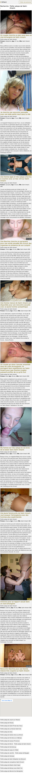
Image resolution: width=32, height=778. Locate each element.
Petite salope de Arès (6, 732)
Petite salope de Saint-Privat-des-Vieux (11, 726)
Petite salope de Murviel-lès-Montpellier (11, 771)
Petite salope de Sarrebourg (8, 747)
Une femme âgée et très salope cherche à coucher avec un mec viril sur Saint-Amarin (15, 179)
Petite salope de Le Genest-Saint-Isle (10, 729)
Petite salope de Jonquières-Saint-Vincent (12, 762)
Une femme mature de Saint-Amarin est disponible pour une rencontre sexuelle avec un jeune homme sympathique (15, 305)
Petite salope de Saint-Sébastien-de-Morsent (13, 759)
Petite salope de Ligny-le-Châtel (9, 750)
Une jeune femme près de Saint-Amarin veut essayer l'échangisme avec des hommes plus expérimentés (15, 515)
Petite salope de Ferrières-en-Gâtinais (11, 738)
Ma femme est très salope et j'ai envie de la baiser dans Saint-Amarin (15, 449)
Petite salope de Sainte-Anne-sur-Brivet (11, 735)
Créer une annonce (25, 2)
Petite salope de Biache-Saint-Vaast (10, 765)
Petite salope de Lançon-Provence (9, 741)
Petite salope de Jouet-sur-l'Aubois (10, 719)
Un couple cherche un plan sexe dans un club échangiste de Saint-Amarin (16, 36)
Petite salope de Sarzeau (7, 756)
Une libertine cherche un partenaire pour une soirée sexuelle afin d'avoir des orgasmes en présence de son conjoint (15, 243)
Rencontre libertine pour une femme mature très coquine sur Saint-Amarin (14, 670)
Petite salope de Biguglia (22, 753)
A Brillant (3, 2)
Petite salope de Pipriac (7, 722)
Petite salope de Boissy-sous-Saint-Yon (11, 768)
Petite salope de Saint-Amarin (22, 744)
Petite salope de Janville (7, 753)
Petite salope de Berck (6, 744)
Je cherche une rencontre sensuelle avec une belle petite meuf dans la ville (15, 113)
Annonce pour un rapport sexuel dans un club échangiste (15, 603)
